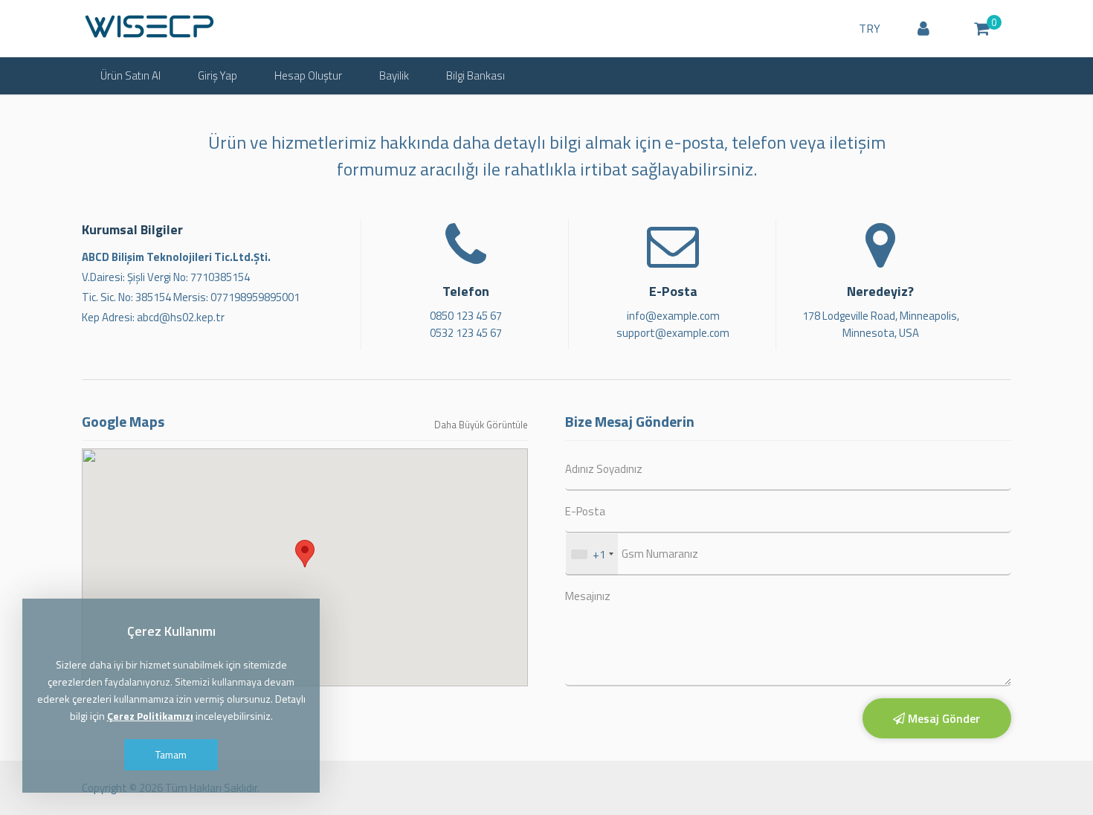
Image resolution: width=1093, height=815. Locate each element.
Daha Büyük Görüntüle (481, 424)
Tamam (171, 754)
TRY (869, 28)
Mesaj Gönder (942, 718)
